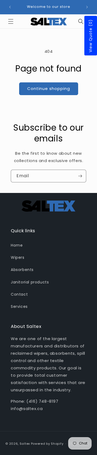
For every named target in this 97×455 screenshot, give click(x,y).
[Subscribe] (80, 176)
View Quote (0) (90, 35)
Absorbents (22, 269)
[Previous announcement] (10, 7)
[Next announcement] (87, 7)
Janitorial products (30, 282)
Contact (19, 294)
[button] (11, 21)
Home (17, 245)
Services (19, 306)
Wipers (18, 257)
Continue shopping (48, 88)
